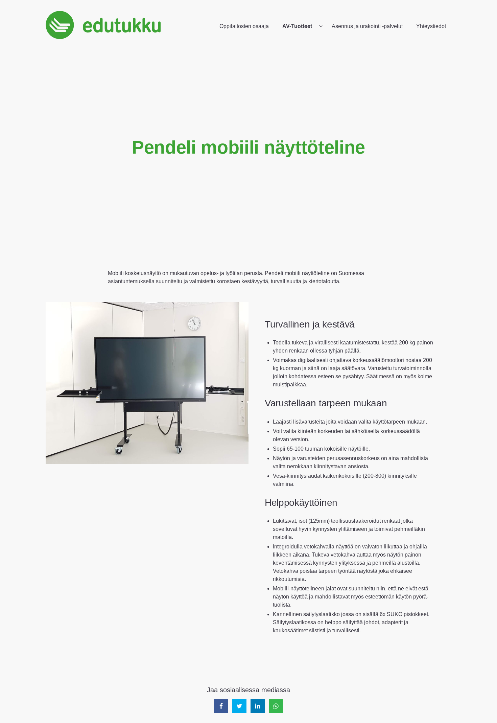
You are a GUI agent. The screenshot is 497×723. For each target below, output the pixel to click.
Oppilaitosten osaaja (244, 26)
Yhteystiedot (431, 26)
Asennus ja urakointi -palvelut (367, 26)
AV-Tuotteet (297, 26)
